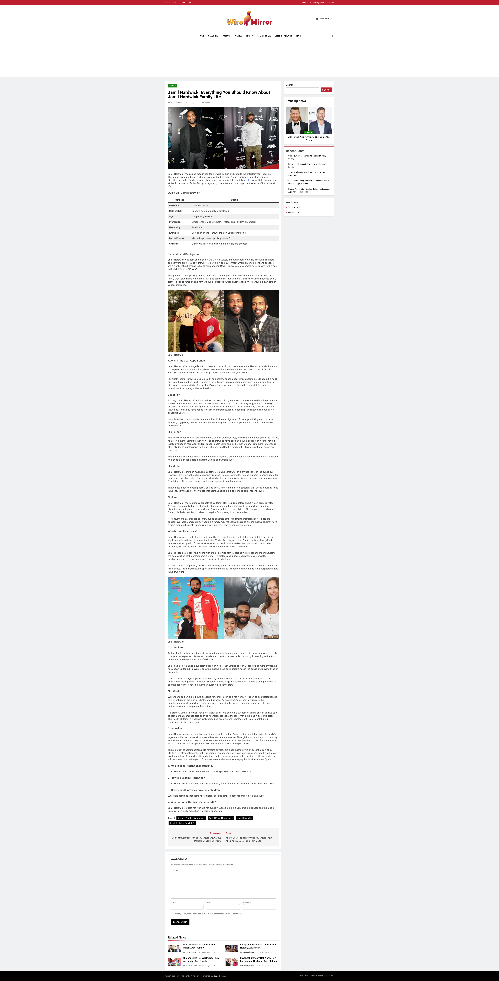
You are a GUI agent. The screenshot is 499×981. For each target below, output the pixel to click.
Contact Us (306, 3)
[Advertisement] (249, 59)
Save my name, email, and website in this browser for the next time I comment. (208, 914)
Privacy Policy (318, 3)
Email (210, 902)
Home (201, 36)
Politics (238, 36)
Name (174, 902)
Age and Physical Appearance (191, 818)
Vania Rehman (176, 102)
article (247, 180)
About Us (330, 3)
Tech (298, 36)
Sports (250, 36)
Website (247, 902)
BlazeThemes (219, 976)
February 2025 (294, 207)
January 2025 (293, 212)
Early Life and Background (221, 818)
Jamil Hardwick (244, 818)
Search (289, 84)
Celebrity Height (283, 36)
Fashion (226, 36)
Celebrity (213, 36)
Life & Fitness (264, 36)
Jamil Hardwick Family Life (182, 823)
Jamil (170, 734)
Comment (176, 870)
